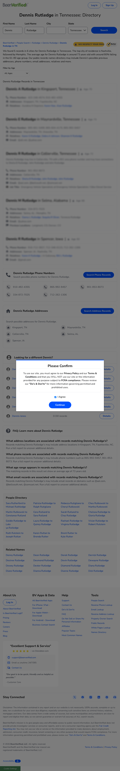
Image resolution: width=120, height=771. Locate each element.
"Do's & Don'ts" (37, 384)
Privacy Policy (71, 373)
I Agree (61, 397)
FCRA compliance (70, 380)
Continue (60, 405)
